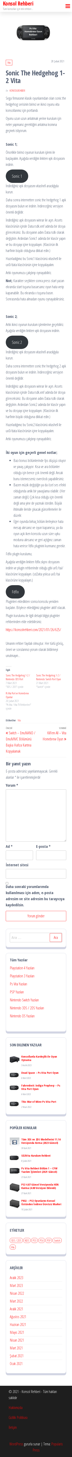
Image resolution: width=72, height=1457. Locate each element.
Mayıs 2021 (17, 1332)
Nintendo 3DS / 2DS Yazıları (27, 1008)
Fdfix (15, 592)
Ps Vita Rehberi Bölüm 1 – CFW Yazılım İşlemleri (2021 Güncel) (39, 1170)
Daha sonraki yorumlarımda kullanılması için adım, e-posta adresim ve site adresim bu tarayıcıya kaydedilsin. (35, 895)
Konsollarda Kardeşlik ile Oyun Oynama (39, 1058)
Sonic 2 (17, 342)
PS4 (41, 1240)
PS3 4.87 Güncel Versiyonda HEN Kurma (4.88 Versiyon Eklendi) (40, 1186)
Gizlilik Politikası (18, 1417)
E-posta (43, 846)
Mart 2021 (16, 1348)
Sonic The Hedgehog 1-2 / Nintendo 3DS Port (18, 677)
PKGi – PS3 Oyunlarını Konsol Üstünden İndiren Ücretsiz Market (41, 1202)
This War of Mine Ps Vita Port (38, 1101)
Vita (9, 62)
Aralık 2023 (16, 1277)
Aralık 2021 (16, 1308)
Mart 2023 (16, 1285)
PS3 (34, 1240)
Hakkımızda (15, 1407)
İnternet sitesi (17, 864)
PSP (48, 1240)
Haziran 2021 (18, 1324)
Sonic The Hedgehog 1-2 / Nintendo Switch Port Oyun (48, 677)
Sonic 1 (17, 176)
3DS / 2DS (16, 1240)
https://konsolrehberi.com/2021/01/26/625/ (33, 629)
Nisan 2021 (17, 1340)
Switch (57, 1240)
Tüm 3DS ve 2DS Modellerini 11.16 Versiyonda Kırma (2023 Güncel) (40, 1141)
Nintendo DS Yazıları (22, 1016)
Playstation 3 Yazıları (22, 976)
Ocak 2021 (16, 1363)
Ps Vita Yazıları (18, 984)
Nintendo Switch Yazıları (24, 1000)
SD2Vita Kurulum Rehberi (35, 1155)
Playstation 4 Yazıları (22, 968)
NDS (27, 1240)
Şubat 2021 (17, 1355)
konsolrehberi (17, 90)
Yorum (12, 785)
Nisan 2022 (17, 1293)
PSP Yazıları (17, 992)
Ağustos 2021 (18, 1316)
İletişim (13, 1427)
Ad (9, 846)
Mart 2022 (16, 1301)
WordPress (16, 1444)
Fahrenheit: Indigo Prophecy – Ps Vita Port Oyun (40, 1087)
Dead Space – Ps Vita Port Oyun (40, 1073)
